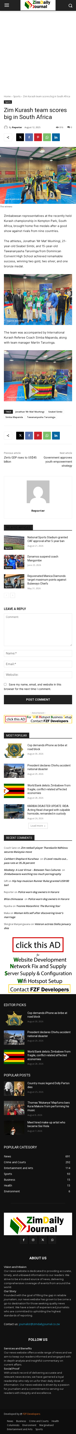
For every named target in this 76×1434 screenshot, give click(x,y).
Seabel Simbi (55, 411)
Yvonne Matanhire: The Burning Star (38, 906)
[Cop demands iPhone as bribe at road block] (14, 750)
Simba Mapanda (14, 417)
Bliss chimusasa (13, 899)
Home (7, 96)
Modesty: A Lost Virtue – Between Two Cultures (32, 870)
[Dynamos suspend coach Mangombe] (14, 562)
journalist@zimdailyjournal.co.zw (39, 1324)
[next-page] (12, 595)
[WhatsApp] (47, 137)
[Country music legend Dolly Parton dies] (14, 1088)
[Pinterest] (38, 137)
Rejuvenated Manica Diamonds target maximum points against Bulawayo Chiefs (46, 579)
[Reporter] (6, 127)
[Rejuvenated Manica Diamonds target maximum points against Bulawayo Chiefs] (14, 581)
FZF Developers (31, 1414)
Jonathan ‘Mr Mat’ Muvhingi (29, 411)
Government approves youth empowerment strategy (58, 461)
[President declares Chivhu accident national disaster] (14, 771)
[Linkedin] (56, 137)
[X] (20, 137)
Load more (37, 825)
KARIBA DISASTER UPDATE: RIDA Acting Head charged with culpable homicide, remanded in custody (48, 809)
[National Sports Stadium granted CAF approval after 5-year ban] (14, 543)
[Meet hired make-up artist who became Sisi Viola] (14, 1128)
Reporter (17, 127)
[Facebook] (29, 137)
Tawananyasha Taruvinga (41, 417)
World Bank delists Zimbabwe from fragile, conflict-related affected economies (49, 789)
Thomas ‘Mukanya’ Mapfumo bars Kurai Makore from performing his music (48, 1106)
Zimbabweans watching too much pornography (32, 874)
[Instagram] (33, 1240)
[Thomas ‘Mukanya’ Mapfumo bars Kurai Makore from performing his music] (14, 1108)
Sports (16, 96)
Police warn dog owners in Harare (38, 892)
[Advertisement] (38, 51)
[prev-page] (6, 595)
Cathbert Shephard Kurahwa (21, 859)
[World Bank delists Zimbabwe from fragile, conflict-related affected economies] (14, 791)
